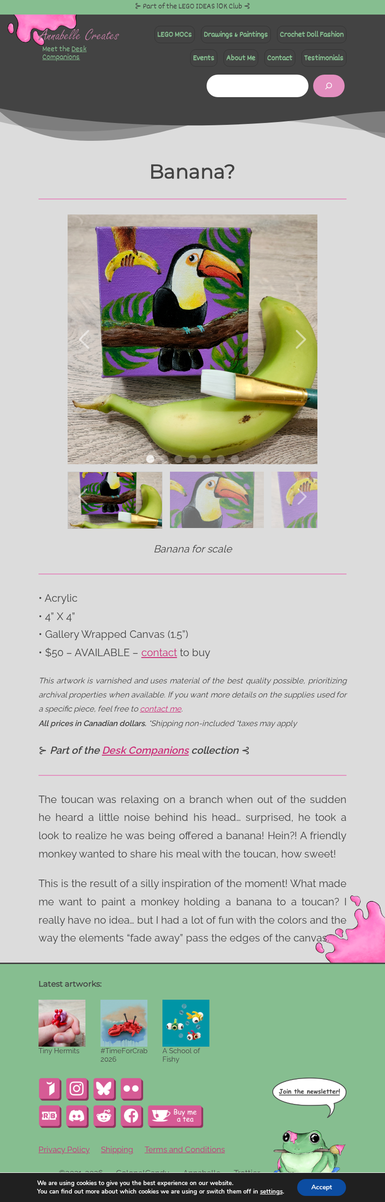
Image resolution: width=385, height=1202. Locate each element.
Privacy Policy (64, 1149)
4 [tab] (192, 459)
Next (300, 339)
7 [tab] (234, 459)
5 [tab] (206, 459)
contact (159, 652)
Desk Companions (64, 53)
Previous (85, 339)
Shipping (117, 1149)
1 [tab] (150, 459)
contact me (160, 708)
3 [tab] (178, 459)
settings (271, 1191)
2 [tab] (164, 459)
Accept (321, 1187)
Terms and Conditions (185, 1149)
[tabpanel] (192, 339)
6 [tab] (220, 459)
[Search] (329, 86)
